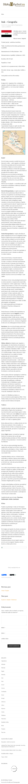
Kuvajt (2, 698)
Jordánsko (3, 691)
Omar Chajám (5, 590)
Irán (2, 681)
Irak (2, 678)
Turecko (3, 732)
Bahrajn (3, 667)
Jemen (3, 688)
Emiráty (3, 674)
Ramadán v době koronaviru (8, 742)
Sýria (2, 725)
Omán (2, 712)
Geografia (8, 577)
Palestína (3, 718)
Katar (2, 695)
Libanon (3, 701)
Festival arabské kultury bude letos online (11, 750)
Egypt (2, 671)
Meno (3, 627)
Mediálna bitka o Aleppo (7, 753)
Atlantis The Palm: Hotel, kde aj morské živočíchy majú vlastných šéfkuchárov (13, 746)
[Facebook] (15, 574)
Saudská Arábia (5, 722)
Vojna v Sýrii (4, 757)
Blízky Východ (8, 780)
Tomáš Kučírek (18, 25)
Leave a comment (6, 26)
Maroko (3, 708)
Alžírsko (3, 664)
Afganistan (4, 661)
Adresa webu (4, 638)
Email (3, 633)
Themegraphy (16, 782)
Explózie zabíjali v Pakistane (9, 599)
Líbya (2, 705)
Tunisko (3, 729)
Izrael (2, 684)
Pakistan (3, 715)
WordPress (9, 782)
